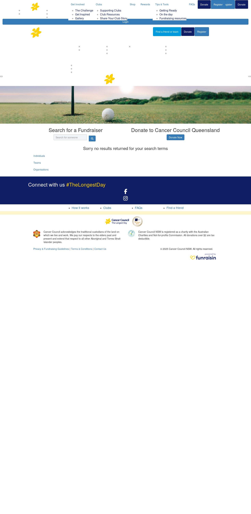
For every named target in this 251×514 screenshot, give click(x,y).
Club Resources (110, 14)
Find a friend (175, 207)
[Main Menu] (1, 76)
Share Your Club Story (113, 18)
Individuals (39, 155)
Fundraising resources (172, 18)
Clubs (99, 4)
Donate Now (175, 137)
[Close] (249, 76)
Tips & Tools (162, 4)
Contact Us (88, 49)
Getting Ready (168, 10)
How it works (80, 207)
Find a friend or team (167, 31)
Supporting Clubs (110, 10)
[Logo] (47, 7)
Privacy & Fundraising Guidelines (51, 249)
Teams (37, 162)
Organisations (40, 169)
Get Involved (78, 4)
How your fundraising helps (147, 46)
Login (126, 21)
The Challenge (84, 10)
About (81, 40)
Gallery (79, 18)
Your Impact (134, 40)
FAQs (192, 4)
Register (218, 4)
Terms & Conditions (81, 249)
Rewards (145, 4)
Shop (132, 4)
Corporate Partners (92, 46)
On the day (166, 14)
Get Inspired (82, 14)
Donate (204, 4)
